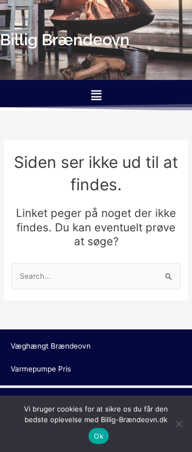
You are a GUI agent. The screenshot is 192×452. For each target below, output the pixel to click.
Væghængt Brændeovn (51, 346)
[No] (178, 423)
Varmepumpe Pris (41, 369)
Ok (98, 436)
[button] (96, 95)
